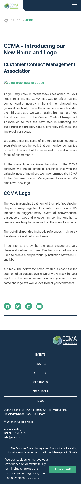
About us (40, 373)
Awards (40, 363)
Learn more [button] (33, 478)
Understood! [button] (62, 469)
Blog (16, 20)
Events (40, 354)
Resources (40, 391)
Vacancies (40, 382)
